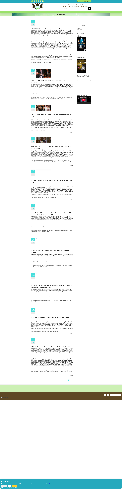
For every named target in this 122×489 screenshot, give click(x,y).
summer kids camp (70, 54)
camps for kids (62, 40)
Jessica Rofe (70, 321)
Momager (35, 122)
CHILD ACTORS (53, 219)
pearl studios (57, 365)
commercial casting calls (39, 44)
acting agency (56, 31)
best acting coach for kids (44, 39)
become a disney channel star (60, 356)
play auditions (43, 53)
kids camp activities (49, 121)
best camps (62, 39)
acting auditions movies (64, 33)
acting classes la (69, 34)
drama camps (67, 45)
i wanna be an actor (47, 47)
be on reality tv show (53, 356)
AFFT (51, 290)
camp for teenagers (46, 40)
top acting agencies (68, 56)
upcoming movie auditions (39, 57)
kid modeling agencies (47, 48)
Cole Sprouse (61, 43)
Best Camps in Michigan (52, 86)
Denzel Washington (43, 153)
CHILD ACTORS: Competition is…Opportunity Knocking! (46, 29)
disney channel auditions (66, 44)
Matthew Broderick (40, 155)
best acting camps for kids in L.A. (60, 85)
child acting (60, 41)
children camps (42, 43)
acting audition (55, 32)
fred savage (43, 46)
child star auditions (61, 42)
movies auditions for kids (41, 52)
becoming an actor (66, 356)
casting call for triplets (39, 359)
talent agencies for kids (68, 55)
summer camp (68, 122)
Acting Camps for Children (49, 84)
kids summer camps (64, 121)
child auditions (39, 42)
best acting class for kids (69, 85)
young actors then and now (46, 57)
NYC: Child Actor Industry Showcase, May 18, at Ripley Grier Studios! (50, 317)
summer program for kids (40, 55)
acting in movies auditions (49, 35)
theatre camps (60, 56)
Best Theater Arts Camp (65, 86)
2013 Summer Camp (36, 31)
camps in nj (40, 41)
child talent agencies (67, 42)
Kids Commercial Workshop (59, 364)
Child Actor (35, 42)
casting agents (44, 41)
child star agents (56, 42)
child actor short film (69, 291)
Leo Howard (59, 188)
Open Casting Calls (38, 53)
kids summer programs (34, 155)
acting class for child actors (37, 150)
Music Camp (46, 52)
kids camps (54, 121)
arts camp (46, 85)
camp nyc (53, 40)
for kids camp (39, 46)
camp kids (50, 40)
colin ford (46, 186)
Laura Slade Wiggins (55, 188)
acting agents (63, 31)
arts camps (49, 85)
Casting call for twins (45, 359)
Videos (66, 117)
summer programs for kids (56, 55)
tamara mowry (39, 56)
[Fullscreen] (89, 102)
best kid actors (67, 39)
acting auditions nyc (70, 33)
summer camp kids (69, 53)
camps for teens (64, 87)
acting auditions (59, 32)
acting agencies (43, 31)
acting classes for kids (51, 34)
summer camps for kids (53, 54)
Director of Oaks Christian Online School (51, 220)
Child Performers (58, 219)
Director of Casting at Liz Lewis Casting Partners (48, 362)
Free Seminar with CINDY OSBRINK (38, 187)
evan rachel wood (63, 120)
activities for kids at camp (40, 85)
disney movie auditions (51, 45)
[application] (84, 100)
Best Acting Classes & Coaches (58, 30)
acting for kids (44, 35)
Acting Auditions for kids (42, 33)
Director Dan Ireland (49, 153)
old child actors (63, 52)
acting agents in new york (34, 32)
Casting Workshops (59, 348)
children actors (38, 43)
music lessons (46, 122)
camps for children (57, 40)
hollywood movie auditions (66, 46)
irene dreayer (57, 47)
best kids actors (37, 40)
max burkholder (68, 188)
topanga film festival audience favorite (36, 296)
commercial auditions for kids (63, 361)
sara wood (58, 122)
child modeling (43, 42)
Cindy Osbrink (43, 186)
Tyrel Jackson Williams (40, 192)
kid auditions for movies (36, 48)
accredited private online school (40, 217)
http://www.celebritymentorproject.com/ (37, 154)
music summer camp (55, 52)
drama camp (63, 45)
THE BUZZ (63, 30)
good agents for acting (48, 46)
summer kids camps (34, 55)
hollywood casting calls (55, 46)
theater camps (52, 56)
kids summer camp (58, 121)
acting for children (39, 35)
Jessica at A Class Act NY (65, 321)
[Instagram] (80, 29)
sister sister (46, 53)
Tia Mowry (63, 56)
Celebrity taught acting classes (55, 152)
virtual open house (36, 226)
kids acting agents (52, 48)
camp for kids (41, 40)
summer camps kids (64, 54)
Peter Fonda (61, 155)
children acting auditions (66, 360)
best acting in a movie (51, 39)
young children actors (53, 57)
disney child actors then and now (43, 45)
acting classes (40, 34)
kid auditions (66, 47)
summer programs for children (48, 55)
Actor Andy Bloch (50, 150)
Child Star (46, 42)
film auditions (36, 46)
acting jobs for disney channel (61, 35)
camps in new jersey (36, 41)
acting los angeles (69, 353)
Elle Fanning (69, 186)
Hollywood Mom (34, 84)
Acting (40, 31)
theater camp (47, 56)
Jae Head (44, 187)
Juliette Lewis (45, 154)
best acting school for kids (57, 39)
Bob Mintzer (71, 86)
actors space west (48, 118)
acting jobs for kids (67, 35)
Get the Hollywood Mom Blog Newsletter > (83, 1)
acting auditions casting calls (65, 32)
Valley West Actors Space (45, 296)
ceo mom (57, 41)
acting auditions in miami (57, 33)
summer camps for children (46, 54)
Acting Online (49, 30)
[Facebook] (77, 29)
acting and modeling (41, 32)
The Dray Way (43, 56)
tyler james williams (34, 192)
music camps (50, 52)
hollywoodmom (33, 47)
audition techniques (60, 118)
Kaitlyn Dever (55, 187)
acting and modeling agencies (48, 32)
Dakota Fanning (50, 186)
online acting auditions (68, 52)
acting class (36, 34)
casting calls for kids (53, 41)
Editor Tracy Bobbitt (35, 30)
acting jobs (54, 35)
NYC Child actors (40, 323)
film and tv (67, 120)
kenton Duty (58, 187)
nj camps (59, 52)
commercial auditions (66, 43)
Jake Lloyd (47, 187)
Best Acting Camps (53, 85)
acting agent (59, 31)
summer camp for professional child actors (48, 123)
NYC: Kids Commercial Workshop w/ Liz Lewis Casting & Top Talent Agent (51, 347)
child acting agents (69, 359)
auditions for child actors (59, 319)
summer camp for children (57, 53)
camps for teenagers (67, 40)
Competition (45, 44)
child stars (56, 360)
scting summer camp (63, 122)
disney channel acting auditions (58, 44)
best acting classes (37, 39)
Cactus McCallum (54, 357)
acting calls (32, 34)
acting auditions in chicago (49, 33)
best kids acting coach (59, 86)
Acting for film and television (40, 290)
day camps (52, 44)
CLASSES (56, 149)
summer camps (40, 54)
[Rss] (81, 29)
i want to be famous (52, 47)
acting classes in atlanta (58, 34)
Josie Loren (50, 187)
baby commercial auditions (39, 356)
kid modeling (41, 48)
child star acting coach (51, 42)
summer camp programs (34, 54)
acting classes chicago (45, 34)
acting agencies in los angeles (50, 31)
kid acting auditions (62, 47)
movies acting (35, 52)
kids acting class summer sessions (36, 121)
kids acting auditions (58, 48)
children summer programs (56, 43)
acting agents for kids (68, 31)
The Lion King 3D (60, 260)
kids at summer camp (64, 48)
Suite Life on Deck (50, 53)
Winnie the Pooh (39, 261)
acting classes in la (63, 34)
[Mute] (87, 102)
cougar (34, 362)
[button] (77, 12)
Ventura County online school (65, 225)
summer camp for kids (64, 53)
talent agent (35, 56)
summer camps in (59, 54)
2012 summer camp (70, 84)
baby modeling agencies (46, 356)
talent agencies (62, 55)
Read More (71, 64)
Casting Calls (48, 41)
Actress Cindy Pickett (56, 150)
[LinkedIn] (84, 29)
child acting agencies (65, 41)
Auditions (52, 30)
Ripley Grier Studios (46, 323)
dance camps (48, 44)
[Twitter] (78, 29)
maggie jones (63, 188)
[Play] (78, 102)
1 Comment (58, 57)
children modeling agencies (48, 43)
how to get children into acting (40, 47)
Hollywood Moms (60, 46)
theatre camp (56, 56)
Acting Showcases (39, 319)
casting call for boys (67, 358)
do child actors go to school (57, 45)
